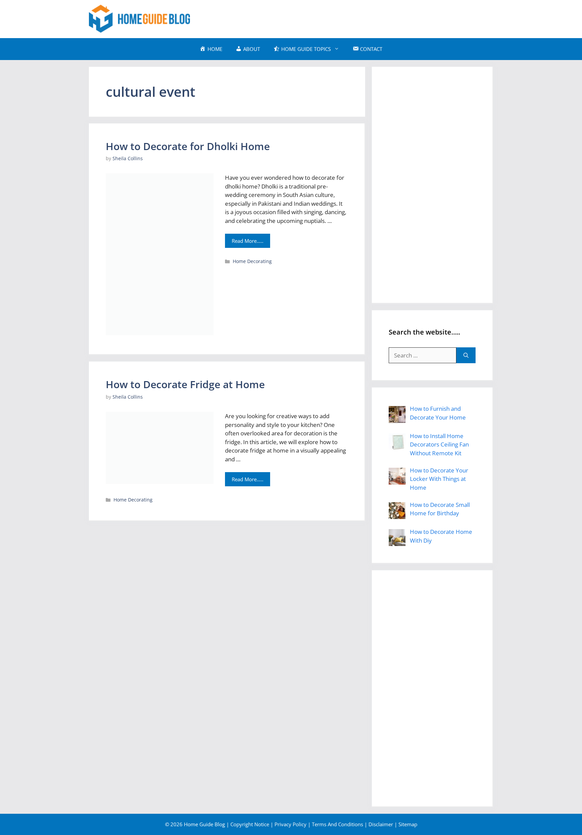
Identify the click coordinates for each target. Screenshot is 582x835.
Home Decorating (252, 261)
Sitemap (407, 824)
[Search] (466, 355)
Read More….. (247, 240)
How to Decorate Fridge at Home (185, 384)
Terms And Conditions (337, 824)
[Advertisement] (370, 18)
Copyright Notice (249, 824)
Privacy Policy (290, 824)
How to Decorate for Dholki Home (188, 146)
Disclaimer (380, 824)
